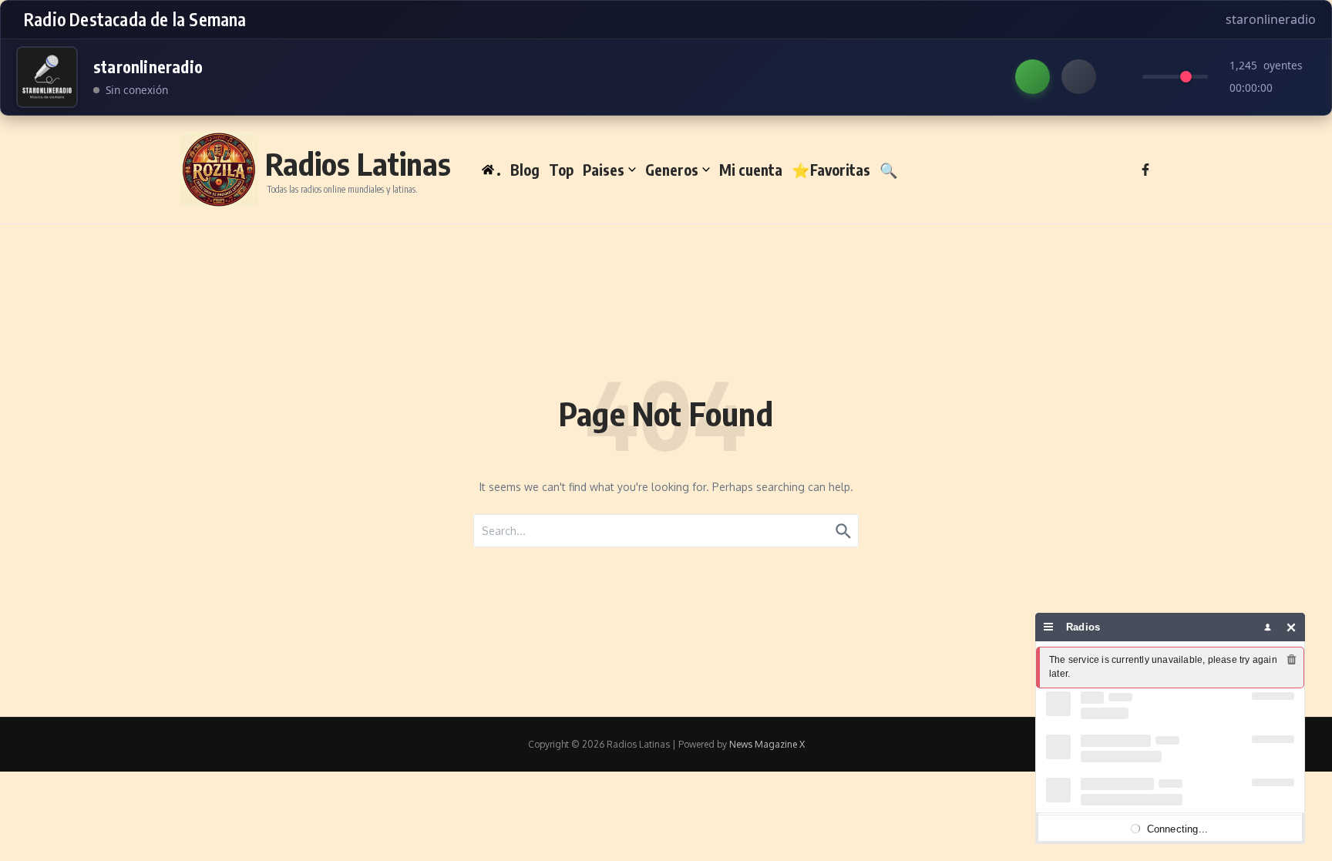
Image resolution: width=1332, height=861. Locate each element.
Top (561, 169)
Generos (671, 169)
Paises (603, 169)
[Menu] (1048, 627)
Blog (525, 169)
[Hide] (1291, 627)
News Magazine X (767, 744)
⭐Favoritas (831, 169)
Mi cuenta (750, 169)
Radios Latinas (358, 163)
